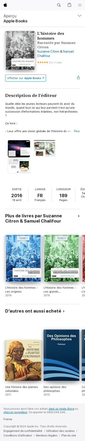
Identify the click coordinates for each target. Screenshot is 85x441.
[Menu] (80, 5)
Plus (77, 131)
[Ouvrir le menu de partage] (78, 78)
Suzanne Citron (48, 51)
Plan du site (68, 435)
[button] (59, 5)
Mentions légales (47, 435)
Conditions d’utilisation (17, 435)
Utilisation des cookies (60, 431)
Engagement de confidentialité (22, 431)
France (7, 419)
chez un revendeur (15, 412)
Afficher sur (24, 78)
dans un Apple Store (61, 408)
